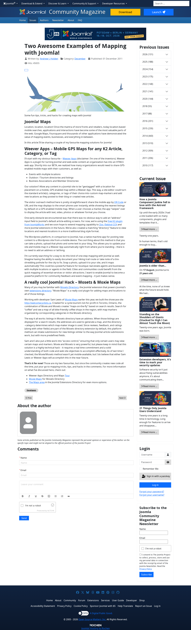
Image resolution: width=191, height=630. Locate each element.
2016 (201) (147, 121)
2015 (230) (147, 128)
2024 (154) (147, 69)
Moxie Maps (71, 299)
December (80, 58)
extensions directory (40, 290)
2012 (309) (147, 150)
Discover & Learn (57, 3)
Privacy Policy (145, 569)
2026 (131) (147, 54)
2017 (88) (147, 113)
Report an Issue (143, 606)
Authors (44, 20)
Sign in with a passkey (158, 476)
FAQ (80, 20)
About (71, 20)
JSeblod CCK (110, 224)
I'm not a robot (153, 548)
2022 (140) (147, 84)
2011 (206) (147, 158)
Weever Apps (69, 158)
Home (22, 20)
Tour (67, 375)
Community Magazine (76, 12)
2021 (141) (147, 91)
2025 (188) (147, 61)
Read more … (150, 229)
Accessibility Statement (43, 606)
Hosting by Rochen (95, 628)
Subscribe (146, 574)
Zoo (101, 224)
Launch (156, 12)
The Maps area (37, 382)
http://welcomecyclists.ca (37, 302)
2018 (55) (147, 106)
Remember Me (150, 468)
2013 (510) (147, 143)
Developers (31, 390)
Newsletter (58, 20)
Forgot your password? (151, 491)
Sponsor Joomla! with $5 (102, 606)
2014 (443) (147, 135)
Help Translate (125, 606)
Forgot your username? (151, 494)
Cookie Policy (81, 606)
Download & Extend (32, 3)
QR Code (118, 202)
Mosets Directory (69, 287)
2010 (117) (147, 165)
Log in (155, 485)
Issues (33, 20)
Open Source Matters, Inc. (92, 619)
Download (125, 12)
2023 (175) (147, 76)
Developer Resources (113, 3)
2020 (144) (147, 98)
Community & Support (84, 3)
